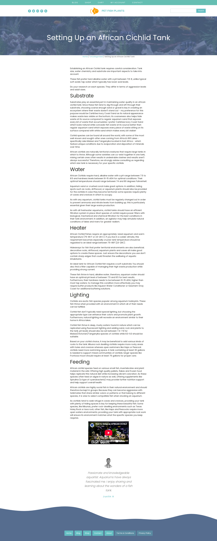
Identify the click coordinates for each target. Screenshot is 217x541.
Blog (75, 3)
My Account (118, 3)
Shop (88, 3)
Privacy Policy (145, 533)
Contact (137, 3)
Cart (101, 3)
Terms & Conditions (125, 533)
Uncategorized (96, 56)
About (109, 533)
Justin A (108, 496)
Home (85, 56)
